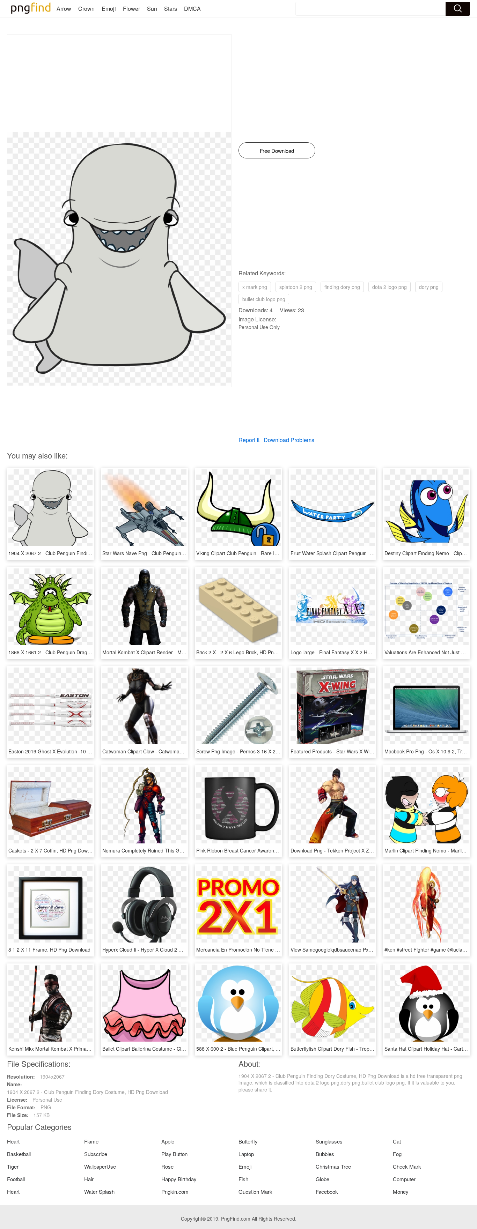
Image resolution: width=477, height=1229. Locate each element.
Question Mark (255, 1191)
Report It (249, 440)
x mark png (254, 286)
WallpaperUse (100, 1166)
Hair (89, 1179)
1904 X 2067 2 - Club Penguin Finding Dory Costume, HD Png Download (88, 553)
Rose (167, 1166)
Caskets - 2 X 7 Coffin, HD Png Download (54, 850)
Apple (167, 1141)
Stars (170, 9)
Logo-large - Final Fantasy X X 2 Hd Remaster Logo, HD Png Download (370, 652)
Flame (91, 1141)
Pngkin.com (175, 1191)
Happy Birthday (179, 1179)
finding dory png (342, 286)
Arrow (64, 9)
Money (401, 1191)
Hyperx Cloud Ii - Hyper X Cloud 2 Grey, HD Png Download (167, 949)
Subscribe (95, 1153)
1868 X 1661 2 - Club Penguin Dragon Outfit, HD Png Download (78, 652)
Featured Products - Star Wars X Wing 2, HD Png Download (357, 751)
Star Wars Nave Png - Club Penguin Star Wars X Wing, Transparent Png (181, 553)
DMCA (192, 9)
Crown (86, 9)
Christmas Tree (333, 1166)
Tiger (13, 1166)
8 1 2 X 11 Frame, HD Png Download (49, 949)
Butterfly (248, 1141)
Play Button (174, 1153)
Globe (322, 1179)
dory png (429, 286)
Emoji (109, 9)
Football (16, 1179)
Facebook (327, 1191)
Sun (152, 9)
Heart (13, 1141)
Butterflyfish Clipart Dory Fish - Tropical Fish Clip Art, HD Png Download (369, 1048)
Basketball (19, 1153)
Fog (397, 1153)
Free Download (277, 150)
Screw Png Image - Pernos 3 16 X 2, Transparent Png (255, 751)
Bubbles (325, 1153)
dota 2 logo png (389, 286)
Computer (404, 1179)
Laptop (246, 1153)
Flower (131, 9)
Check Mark (407, 1166)
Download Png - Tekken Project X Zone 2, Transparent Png (356, 850)
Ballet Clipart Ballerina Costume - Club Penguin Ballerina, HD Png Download (186, 1048)
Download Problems (289, 440)
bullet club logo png (263, 299)
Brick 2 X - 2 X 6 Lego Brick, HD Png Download (248, 652)
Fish (243, 1179)
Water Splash (99, 1191)
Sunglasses (329, 1141)
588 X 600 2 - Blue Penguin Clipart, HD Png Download (256, 1048)
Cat (397, 1141)
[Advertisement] (119, 83)
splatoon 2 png (295, 286)
